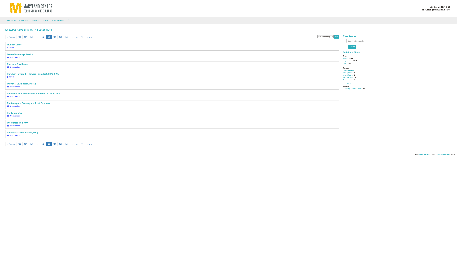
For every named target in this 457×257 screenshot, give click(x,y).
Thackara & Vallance (17, 64)
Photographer (348, 73)
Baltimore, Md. (348, 80)
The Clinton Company (17, 122)
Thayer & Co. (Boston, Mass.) (21, 83)
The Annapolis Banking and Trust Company (28, 103)
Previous (11, 37)
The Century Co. (14, 112)
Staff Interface (424, 155)
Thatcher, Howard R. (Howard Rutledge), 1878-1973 (33, 73)
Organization (348, 61)
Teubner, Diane (14, 44)
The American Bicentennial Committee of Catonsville (33, 93)
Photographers (348, 70)
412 (42, 37)
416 (66, 37)
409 (25, 37)
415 (60, 37)
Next (89, 37)
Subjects (35, 20)
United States (348, 75)
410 (31, 37)
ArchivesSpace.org (443, 155)
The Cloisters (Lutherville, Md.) (22, 132)
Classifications (58, 20)
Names (46, 20)
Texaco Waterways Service (20, 54)
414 (54, 37)
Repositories (10, 20)
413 (48, 37)
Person (345, 58)
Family (345, 63)
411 (37, 37)
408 (19, 37)
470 (81, 37)
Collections (24, 20)
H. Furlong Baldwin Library (352, 89)
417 (72, 37)
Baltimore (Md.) (348, 77)
